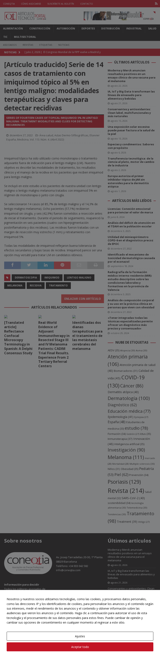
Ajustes (80, 636)
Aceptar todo (80, 647)
